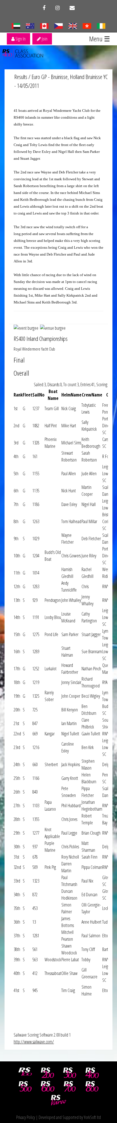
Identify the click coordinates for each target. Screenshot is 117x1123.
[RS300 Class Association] (70, 1073)
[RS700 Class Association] (70, 1086)
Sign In (20, 39)
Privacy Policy (25, 1117)
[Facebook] (44, 8)
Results (20, 77)
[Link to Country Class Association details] (16, 25)
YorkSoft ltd (92, 1117)
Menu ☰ (99, 38)
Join (44, 39)
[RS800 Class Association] (92, 1086)
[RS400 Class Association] (92, 1073)
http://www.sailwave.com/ (34, 1042)
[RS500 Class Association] (25, 1086)
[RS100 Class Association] (25, 1073)
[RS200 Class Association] (47, 1073)
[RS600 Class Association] (47, 1086)
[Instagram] (57, 8)
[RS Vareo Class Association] (58, 1100)
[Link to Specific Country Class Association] (72, 25)
